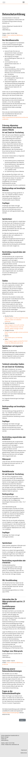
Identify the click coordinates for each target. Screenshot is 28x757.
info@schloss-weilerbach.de (12, 744)
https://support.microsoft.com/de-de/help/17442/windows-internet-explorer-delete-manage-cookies (14, 326)
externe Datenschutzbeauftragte (10, 712)
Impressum (24, 750)
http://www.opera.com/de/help (13, 337)
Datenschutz (24, 752)
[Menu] (23, 2)
